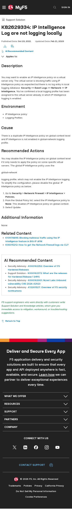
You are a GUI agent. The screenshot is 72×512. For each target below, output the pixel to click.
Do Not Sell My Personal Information (36, 491)
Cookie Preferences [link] (36, 496)
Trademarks (14, 485)
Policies (28, 485)
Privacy (38, 485)
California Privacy (54, 485)
